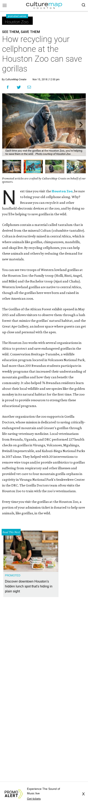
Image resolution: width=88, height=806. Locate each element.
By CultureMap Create (14, 79)
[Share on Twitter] (19, 87)
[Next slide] (81, 125)
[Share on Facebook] (7, 87)
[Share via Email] (29, 87)
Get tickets (34, 798)
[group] (11, 166)
